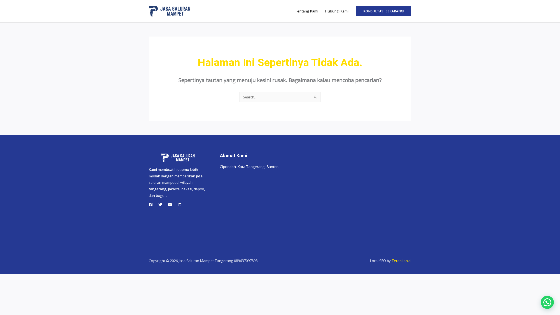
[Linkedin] (180, 204)
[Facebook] (151, 204)
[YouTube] (170, 204)
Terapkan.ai (401, 260)
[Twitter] (160, 204)
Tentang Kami (306, 11)
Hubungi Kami (336, 11)
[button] (383, 11)
